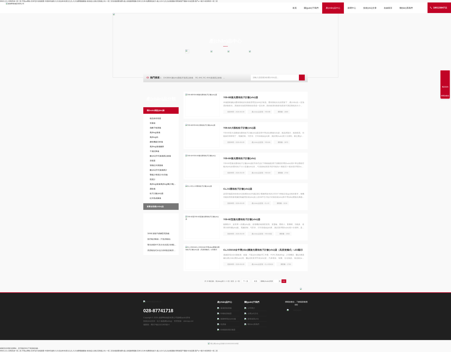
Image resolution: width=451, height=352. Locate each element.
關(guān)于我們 (311, 8)
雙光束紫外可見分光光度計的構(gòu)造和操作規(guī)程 (162, 245)
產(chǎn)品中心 (333, 8)
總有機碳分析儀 (156, 142)
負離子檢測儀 (155, 128)
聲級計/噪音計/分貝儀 (159, 175)
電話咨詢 (445, 87)
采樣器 (152, 161)
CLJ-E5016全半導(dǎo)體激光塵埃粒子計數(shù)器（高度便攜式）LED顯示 (263, 250)
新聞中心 (352, 8)
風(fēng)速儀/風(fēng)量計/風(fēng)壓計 (163, 184)
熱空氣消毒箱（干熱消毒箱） (159, 239)
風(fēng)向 (154, 137)
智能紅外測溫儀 (156, 165)
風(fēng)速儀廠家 (157, 147)
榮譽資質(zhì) (253, 319)
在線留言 (388, 8)
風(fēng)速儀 (155, 132)
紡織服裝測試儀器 (227, 330)
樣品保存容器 (155, 118)
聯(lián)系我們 (406, 8)
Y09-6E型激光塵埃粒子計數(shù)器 (241, 219)
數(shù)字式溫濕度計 (158, 170)
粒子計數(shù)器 (156, 193)
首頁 (294, 8)
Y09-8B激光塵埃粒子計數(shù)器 (240, 97)
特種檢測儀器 (226, 313)
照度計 (152, 179)
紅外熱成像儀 (155, 198)
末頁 (255, 281)
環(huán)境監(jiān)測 (239, 51)
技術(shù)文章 (370, 8)
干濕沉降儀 (154, 151)
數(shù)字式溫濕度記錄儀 (160, 156)
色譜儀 (223, 324)
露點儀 (152, 189)
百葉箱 (152, 123)
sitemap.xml (188, 321)
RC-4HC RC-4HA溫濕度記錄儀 (208, 78)
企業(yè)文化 (252, 313)
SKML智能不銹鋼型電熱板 (158, 233)
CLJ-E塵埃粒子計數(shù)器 (237, 189)
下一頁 (245, 281)
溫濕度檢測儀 (226, 308)
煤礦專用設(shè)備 (228, 319)
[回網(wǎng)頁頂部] (445, 78)
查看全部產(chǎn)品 (155, 206)
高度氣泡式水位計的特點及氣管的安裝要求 (162, 250)
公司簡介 (251, 308)
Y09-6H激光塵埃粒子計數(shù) (239, 158)
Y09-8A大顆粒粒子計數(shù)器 (239, 128)
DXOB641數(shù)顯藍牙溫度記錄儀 (178, 78)
